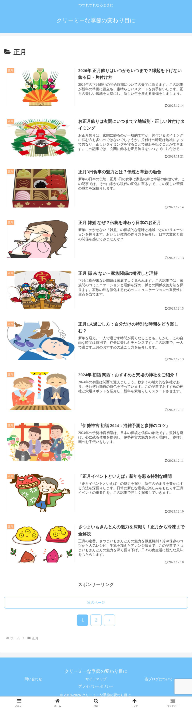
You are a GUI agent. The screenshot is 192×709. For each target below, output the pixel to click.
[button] (177, 661)
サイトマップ (96, 679)
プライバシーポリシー (96, 686)
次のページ (96, 602)
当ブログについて (159, 679)
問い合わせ (33, 679)
